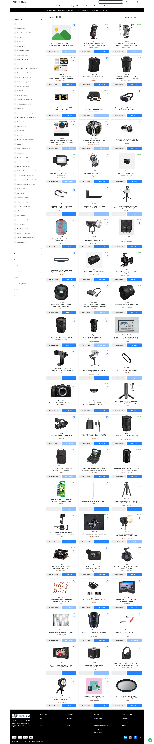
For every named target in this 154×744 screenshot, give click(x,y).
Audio (94, 6)
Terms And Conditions (99, 722)
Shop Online (125, 722)
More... (111, 6)
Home (41, 718)
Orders (68, 722)
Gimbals (86, 6)
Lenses (66, 6)
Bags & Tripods (76, 6)
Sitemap (124, 725)
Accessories (102, 6)
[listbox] (110, 2)
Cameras (51, 6)
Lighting (58, 6)
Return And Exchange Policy (101, 725)
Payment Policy (98, 732)
